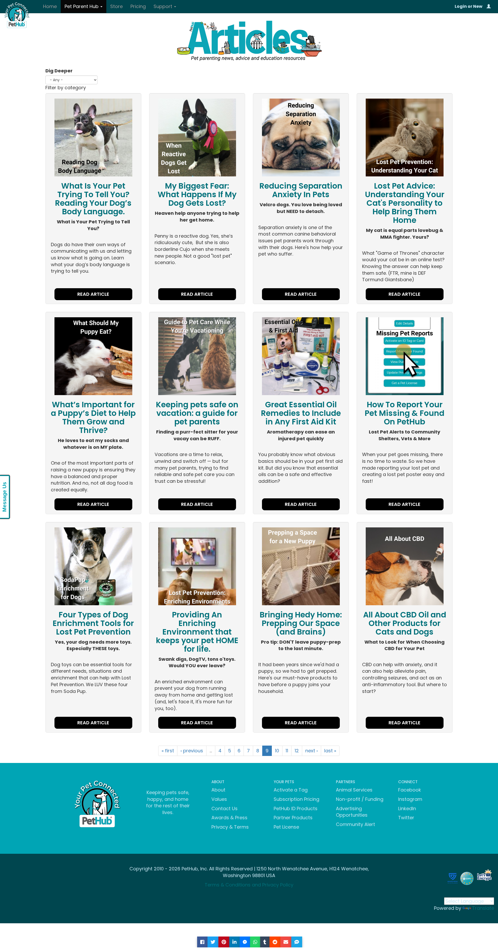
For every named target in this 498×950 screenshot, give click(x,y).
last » (330, 750)
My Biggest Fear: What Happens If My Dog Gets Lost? (197, 194)
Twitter (406, 817)
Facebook (409, 790)
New (477, 6)
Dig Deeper (59, 70)
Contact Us (224, 808)
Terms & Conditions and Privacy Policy (249, 885)
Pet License (286, 827)
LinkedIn (407, 808)
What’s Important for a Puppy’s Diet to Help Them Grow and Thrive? (93, 417)
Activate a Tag (291, 790)
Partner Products (293, 817)
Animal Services (354, 790)
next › (311, 750)
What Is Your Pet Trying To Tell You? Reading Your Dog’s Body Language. (93, 198)
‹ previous (192, 750)
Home (50, 6)
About (218, 790)
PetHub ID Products (295, 808)
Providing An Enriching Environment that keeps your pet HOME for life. (197, 632)
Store (116, 6)
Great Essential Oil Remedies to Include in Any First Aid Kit (301, 413)
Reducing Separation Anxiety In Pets (300, 190)
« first (168, 750)
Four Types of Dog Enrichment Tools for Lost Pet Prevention (93, 623)
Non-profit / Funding (359, 799)
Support (164, 6)
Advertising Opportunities (352, 811)
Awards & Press (229, 817)
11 (287, 750)
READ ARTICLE (93, 294)
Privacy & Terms (230, 827)
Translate (483, 908)
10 (277, 750)
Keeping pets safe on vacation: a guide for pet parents (197, 413)
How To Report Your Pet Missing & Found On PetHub (404, 413)
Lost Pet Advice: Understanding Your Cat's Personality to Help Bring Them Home (404, 203)
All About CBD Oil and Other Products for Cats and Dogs (404, 623)
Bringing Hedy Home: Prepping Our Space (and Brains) (301, 623)
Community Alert (355, 824)
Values (219, 799)
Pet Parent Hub (82, 6)
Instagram (410, 799)
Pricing (138, 6)
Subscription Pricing (296, 799)
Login (461, 6)
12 (297, 750)
